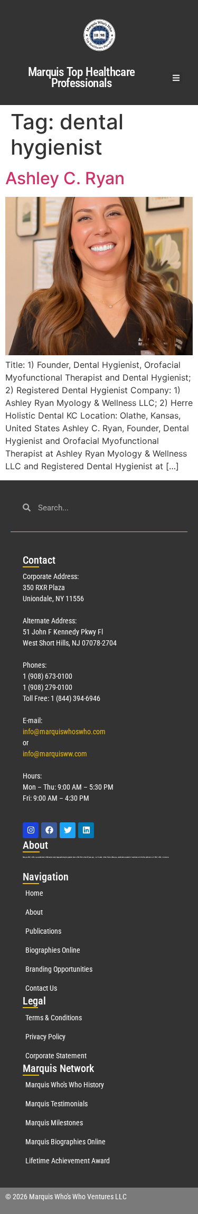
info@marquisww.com (55, 754)
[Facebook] (49, 830)
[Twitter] (68, 830)
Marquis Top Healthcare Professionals (81, 77)
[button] (177, 78)
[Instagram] (31, 830)
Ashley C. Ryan (65, 178)
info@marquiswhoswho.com (64, 731)
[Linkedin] (86, 830)
